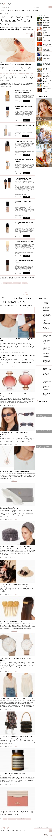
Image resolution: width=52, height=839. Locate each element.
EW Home (35, 10)
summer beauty (17, 283)
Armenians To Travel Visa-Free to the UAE (47, 85)
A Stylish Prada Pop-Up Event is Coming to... (47, 24)
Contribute (18, 830)
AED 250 (14, 444)
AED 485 (14, 631)
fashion (28, 818)
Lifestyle (16, 10)
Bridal (28, 10)
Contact (13, 830)
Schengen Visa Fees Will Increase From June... (46, 54)
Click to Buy (26, 100)
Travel (22, 10)
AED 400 (14, 594)
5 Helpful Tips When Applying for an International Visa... (43, 165)
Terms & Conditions (5, 832)
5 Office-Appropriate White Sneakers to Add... (46, 34)
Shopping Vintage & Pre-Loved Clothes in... (46, 39)
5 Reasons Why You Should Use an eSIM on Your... (46, 65)
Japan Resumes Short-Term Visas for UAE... (47, 44)
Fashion (2, 10)
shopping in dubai (21, 818)
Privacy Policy (26, 830)
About (2, 830)
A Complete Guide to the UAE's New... (46, 19)
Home (1, 13)
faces (10, 283)
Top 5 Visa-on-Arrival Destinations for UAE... (47, 60)
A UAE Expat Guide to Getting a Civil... (47, 80)
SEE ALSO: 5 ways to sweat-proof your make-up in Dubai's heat (16, 73)
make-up (24, 283)
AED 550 (14, 709)
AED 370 (14, 557)
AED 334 (14, 481)
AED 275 (14, 784)
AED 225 (16, 405)
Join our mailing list (6, 7)
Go (50, 7)
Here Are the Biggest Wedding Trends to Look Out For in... (44, 142)
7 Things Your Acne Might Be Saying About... (46, 75)
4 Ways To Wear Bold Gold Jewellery (47, 90)
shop (5, 818)
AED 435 (14, 366)
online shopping (12, 818)
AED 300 (14, 519)
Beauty (9, 10)
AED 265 (14, 746)
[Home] (6, 3)
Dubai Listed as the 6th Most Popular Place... (46, 49)
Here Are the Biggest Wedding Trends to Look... (47, 70)
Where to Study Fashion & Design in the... (47, 29)
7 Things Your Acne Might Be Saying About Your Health (43, 119)
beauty (5, 283)
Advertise (7, 830)
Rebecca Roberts (29, 33)
